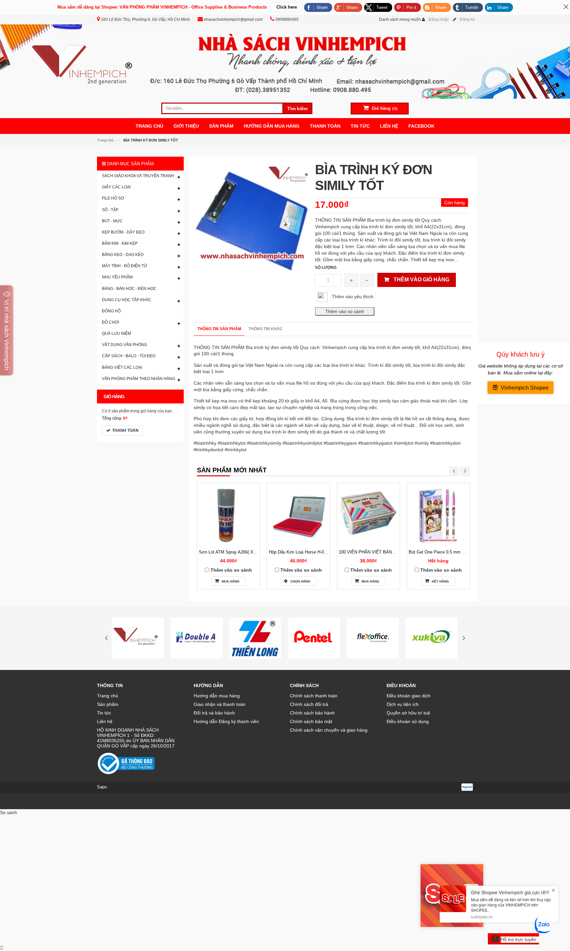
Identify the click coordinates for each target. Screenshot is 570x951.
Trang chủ (107, 695)
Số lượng (325, 267)
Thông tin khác (265, 329)
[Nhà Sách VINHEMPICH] (285, 61)
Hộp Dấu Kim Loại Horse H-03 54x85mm (307, 552)
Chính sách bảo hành (312, 712)
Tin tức (104, 712)
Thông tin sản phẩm (219, 329)
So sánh (8, 812)
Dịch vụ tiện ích (403, 704)
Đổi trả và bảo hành (214, 712)
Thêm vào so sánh (231, 570)
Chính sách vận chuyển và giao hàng (328, 730)
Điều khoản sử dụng (408, 721)
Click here (286, 7)
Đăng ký (467, 19)
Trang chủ (105, 140)
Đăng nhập (438, 19)
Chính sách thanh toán (313, 695)
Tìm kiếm (297, 108)
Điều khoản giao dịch (408, 695)
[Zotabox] (2, 947)
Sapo (102, 786)
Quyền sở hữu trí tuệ (408, 712)
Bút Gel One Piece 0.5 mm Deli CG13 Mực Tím (454, 552)
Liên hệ (104, 721)
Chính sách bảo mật (311, 721)
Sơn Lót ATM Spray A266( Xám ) (230, 552)
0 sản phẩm (118, 411)
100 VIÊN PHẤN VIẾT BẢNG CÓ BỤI (375, 552)
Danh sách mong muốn (400, 19)
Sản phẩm (107, 704)
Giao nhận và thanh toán (219, 704)
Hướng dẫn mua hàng (217, 695)
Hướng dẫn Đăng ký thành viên (226, 721)
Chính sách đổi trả (309, 704)
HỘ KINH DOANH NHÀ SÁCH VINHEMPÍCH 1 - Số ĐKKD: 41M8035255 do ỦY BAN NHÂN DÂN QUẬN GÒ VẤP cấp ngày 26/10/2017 (135, 737)
